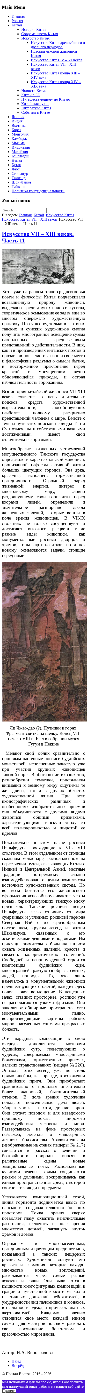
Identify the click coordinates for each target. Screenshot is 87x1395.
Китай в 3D (30, 95)
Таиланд (19, 178)
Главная (18, 16)
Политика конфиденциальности (38, 191)
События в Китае (35, 112)
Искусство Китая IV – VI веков (56, 60)
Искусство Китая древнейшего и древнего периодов (58, 44)
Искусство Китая (35, 38)
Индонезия (21, 147)
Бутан (16, 165)
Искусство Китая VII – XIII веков (29, 219)
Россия (17, 21)
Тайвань (18, 186)
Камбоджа (20, 138)
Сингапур (20, 173)
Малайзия (20, 152)
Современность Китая (39, 34)
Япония (18, 117)
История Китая (33, 29)
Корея (16, 130)
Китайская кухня (35, 104)
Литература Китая (36, 108)
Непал (17, 160)
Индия (17, 121)
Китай (17, 25)
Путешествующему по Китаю (45, 99)
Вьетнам (19, 125)
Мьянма (18, 143)
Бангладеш (20, 156)
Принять (9, 1391)
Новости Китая (33, 90)
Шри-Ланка (21, 182)
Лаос (16, 169)
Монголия (20, 134)
